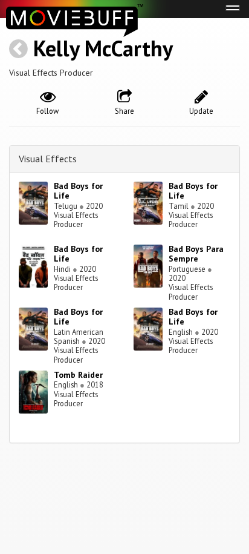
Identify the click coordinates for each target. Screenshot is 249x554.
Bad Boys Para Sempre (196, 254)
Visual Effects (48, 159)
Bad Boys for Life (78, 191)
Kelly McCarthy (103, 48)
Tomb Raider (78, 374)
